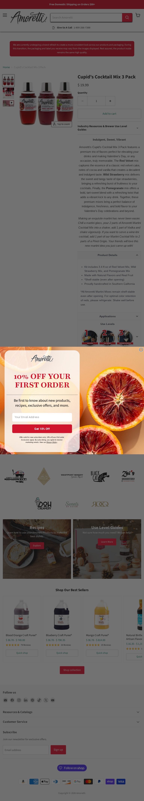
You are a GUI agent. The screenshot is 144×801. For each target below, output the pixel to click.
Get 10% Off (42, 428)
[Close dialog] (141, 349)
